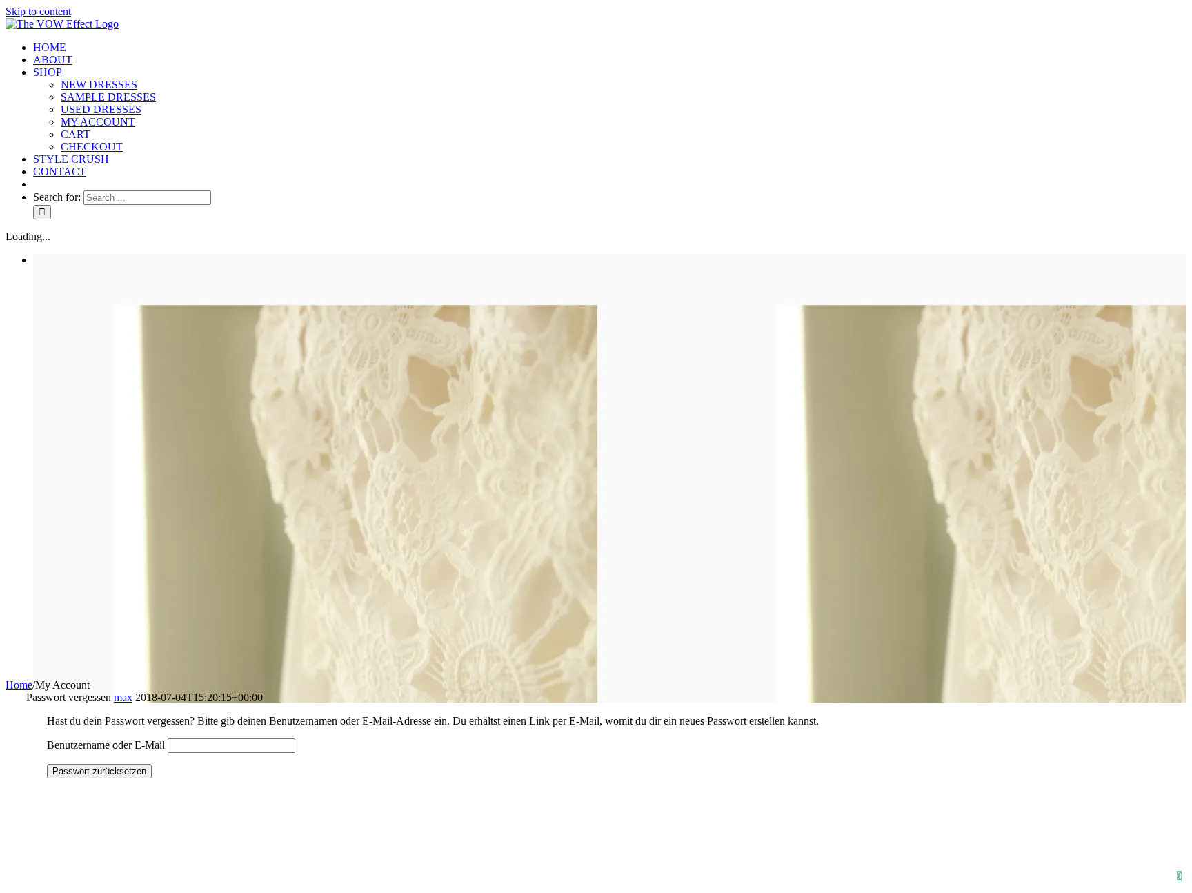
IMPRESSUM (1107, 876)
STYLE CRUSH (847, 876)
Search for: (57, 197)
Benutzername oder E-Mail (106, 745)
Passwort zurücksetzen (99, 771)
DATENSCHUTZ (1008, 876)
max (123, 697)
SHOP (765, 876)
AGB (927, 876)
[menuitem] (609, 47)
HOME (702, 876)
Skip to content (38, 11)
